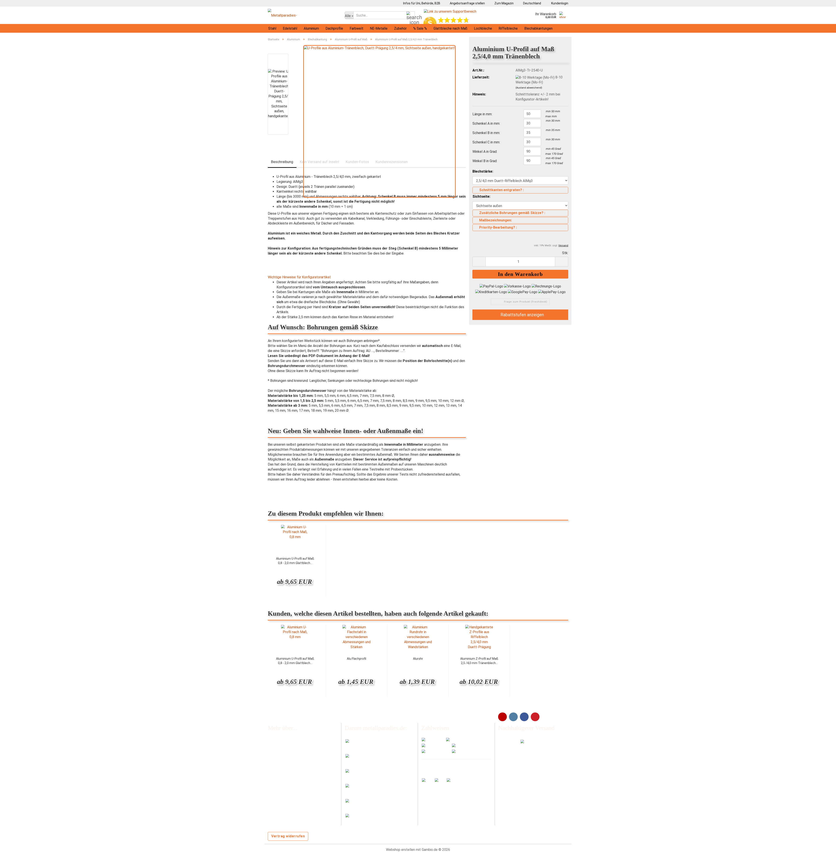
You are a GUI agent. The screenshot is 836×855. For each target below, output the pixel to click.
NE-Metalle (379, 28)
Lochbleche (483, 28)
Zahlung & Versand (282, 759)
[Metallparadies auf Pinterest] (535, 716)
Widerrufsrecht (279, 777)
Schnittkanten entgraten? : (501, 190)
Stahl (272, 28)
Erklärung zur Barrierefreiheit (289, 803)
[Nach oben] (824, 848)
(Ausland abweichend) (529, 87)
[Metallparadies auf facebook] (524, 716)
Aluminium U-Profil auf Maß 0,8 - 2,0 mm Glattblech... (295, 561)
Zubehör (400, 28)
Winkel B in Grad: (484, 161)
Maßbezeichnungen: (495, 220)
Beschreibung (282, 162)
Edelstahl (290, 28)
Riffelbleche (508, 28)
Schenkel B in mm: (486, 133)
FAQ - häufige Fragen (284, 741)
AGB (271, 794)
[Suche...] (410, 15)
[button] (530, 3)
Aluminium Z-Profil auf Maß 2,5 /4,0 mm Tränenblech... (479, 661)
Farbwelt (356, 28)
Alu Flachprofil (356, 658)
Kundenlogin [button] (559, 3)
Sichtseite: (481, 196)
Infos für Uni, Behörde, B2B (421, 3)
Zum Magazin (504, 3)
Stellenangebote (281, 768)
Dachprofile (334, 28)
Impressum (276, 786)
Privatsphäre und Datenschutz (291, 812)
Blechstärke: (482, 171)
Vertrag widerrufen (288, 836)
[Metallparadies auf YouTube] (502, 716)
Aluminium (311, 28)
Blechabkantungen (538, 28)
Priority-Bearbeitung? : (498, 227)
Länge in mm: (482, 114)
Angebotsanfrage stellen (467, 3)
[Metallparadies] (303, 15)
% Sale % (420, 28)
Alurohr (418, 658)
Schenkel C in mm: (486, 142)
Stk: (565, 253)
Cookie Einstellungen (284, 821)
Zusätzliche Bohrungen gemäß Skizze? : (512, 213)
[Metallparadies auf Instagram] (513, 716)
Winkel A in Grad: (484, 152)
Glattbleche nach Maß (450, 28)
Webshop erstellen (400, 850)
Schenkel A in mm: (486, 123)
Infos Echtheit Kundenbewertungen (295, 750)
